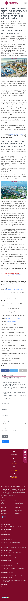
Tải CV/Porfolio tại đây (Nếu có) (8, 434)
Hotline (25, 459)
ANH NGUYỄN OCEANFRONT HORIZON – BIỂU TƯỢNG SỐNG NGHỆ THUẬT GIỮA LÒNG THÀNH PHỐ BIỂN (14, 392)
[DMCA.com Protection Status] (5, 597)
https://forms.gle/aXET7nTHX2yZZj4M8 (14, 289)
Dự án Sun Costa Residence (16, 134)
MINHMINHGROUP (11, 321)
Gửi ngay (5, 441)
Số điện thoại (4, 409)
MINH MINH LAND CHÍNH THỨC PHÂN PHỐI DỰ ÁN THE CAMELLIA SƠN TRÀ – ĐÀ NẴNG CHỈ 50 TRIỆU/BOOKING (14, 397)
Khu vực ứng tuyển (6, 421)
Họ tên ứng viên (5, 403)
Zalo (25, 454)
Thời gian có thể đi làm (7, 427)
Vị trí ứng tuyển (5, 415)
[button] (25, 3)
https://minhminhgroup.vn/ (13, 318)
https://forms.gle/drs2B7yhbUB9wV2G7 (11, 275)
